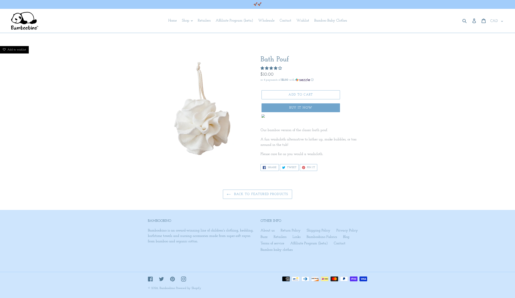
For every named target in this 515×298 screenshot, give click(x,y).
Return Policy (291, 230)
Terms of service (272, 243)
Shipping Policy (318, 230)
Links (297, 237)
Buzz (264, 237)
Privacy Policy (347, 230)
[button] (272, 68)
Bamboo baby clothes (277, 250)
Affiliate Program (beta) (309, 243)
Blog (346, 237)
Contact (339, 243)
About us (268, 230)
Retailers (280, 237)
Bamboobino (167, 288)
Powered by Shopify (188, 288)
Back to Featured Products (260, 194)
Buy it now (300, 107)
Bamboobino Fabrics (322, 237)
